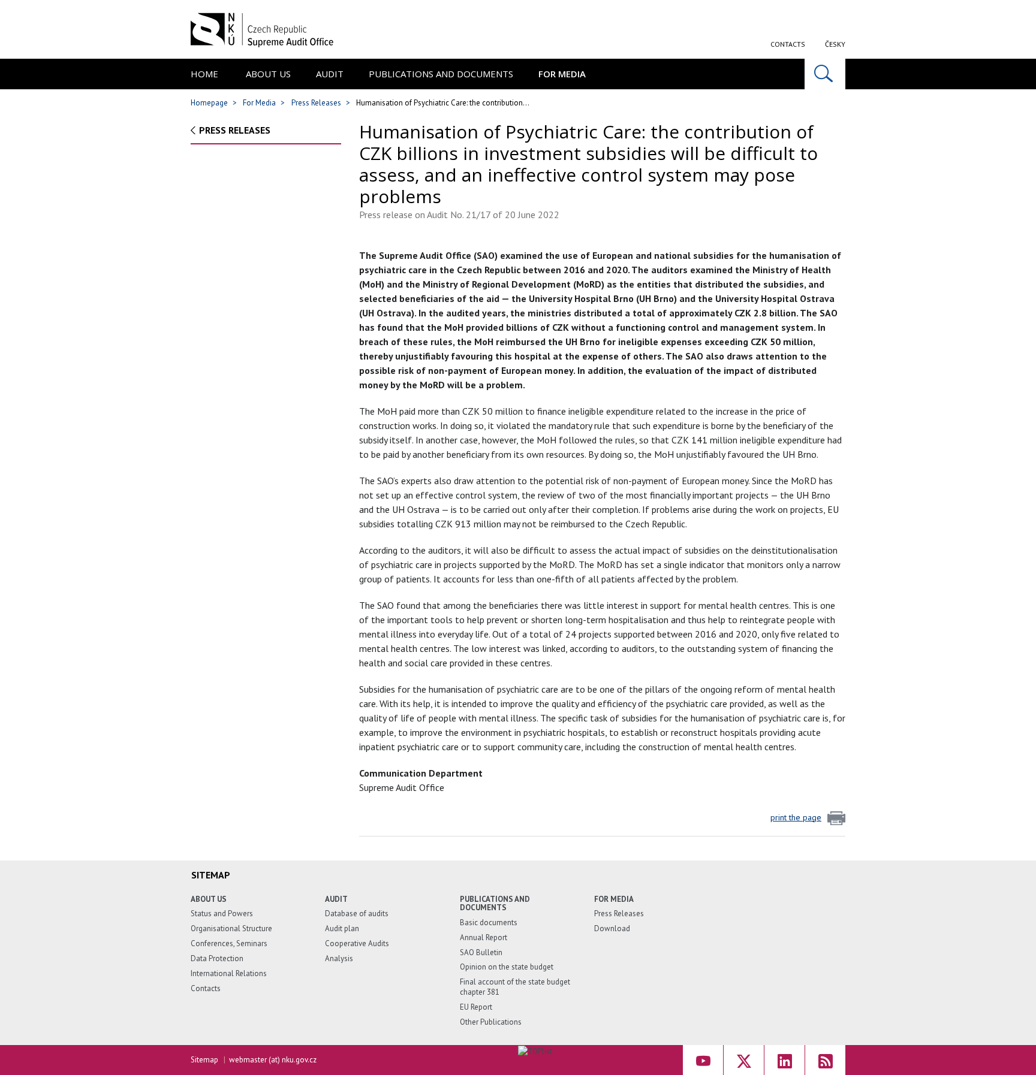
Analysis (339, 958)
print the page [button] (795, 817)
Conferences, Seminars (229, 943)
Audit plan (342, 928)
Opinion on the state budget (506, 967)
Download (612, 928)
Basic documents (488, 922)
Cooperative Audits (357, 943)
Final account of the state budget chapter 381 (515, 987)
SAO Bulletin (481, 952)
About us (268, 74)
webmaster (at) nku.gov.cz (273, 1060)
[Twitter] (744, 1060)
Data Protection (217, 958)
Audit (330, 74)
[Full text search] (825, 74)
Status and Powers (222, 913)
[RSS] (825, 1060)
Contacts (787, 44)
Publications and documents (441, 74)
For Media (562, 74)
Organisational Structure (231, 928)
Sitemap (204, 1060)
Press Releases (316, 103)
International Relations (229, 973)
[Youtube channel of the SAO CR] (703, 1060)
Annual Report (483, 937)
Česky (835, 44)
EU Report (476, 1007)
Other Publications (491, 1022)
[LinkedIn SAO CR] (784, 1060)
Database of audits (357, 913)
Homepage (209, 103)
